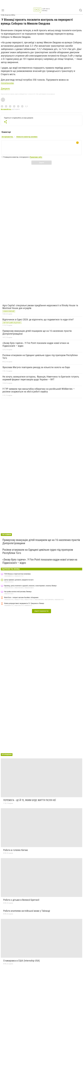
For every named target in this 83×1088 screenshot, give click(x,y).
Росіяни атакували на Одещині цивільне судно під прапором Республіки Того (40, 356)
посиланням (7, 83)
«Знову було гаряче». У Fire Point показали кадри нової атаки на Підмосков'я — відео (35, 344)
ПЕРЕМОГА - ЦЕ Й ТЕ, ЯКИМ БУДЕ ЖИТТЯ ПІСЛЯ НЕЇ (29, 800)
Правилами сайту (36, 157)
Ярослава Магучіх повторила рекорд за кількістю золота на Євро (36, 367)
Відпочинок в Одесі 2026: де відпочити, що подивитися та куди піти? (38, 319)
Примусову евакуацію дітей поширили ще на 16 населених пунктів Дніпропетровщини (37, 332)
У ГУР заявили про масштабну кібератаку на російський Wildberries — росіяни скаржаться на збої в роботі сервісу (38, 390)
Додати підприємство (41, 611)
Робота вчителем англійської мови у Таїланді (26, 910)
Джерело (5, 88)
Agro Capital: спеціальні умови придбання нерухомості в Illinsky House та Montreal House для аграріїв (40, 307)
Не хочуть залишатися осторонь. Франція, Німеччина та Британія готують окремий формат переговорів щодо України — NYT (40, 378)
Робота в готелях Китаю (15, 850)
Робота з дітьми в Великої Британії (21, 899)
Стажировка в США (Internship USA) (21, 960)
